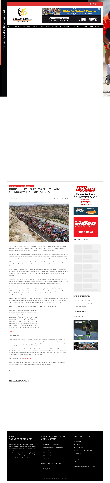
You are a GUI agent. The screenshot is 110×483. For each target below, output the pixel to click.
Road (32, 186)
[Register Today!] (86, 211)
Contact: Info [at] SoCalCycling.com (83, 450)
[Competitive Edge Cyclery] (86, 330)
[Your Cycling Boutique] (86, 345)
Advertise (77, 444)
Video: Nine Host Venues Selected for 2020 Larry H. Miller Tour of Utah (58, 406)
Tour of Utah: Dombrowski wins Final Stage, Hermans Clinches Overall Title (18, 427)
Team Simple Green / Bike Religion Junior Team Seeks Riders (32, 50)
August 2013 (13, 370)
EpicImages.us (27, 358)
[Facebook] (85, 4)
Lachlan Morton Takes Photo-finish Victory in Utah (38, 427)
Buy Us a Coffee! (79, 447)
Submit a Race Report (48, 455)
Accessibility (78, 441)
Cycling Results (79, 316)
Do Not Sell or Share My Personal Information (84, 470)
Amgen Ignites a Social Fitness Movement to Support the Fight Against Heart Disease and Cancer (46, 107)
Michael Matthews (19, 370)
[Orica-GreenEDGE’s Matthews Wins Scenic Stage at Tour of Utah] (39, 222)
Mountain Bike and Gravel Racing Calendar (85, 303)
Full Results (11, 331)
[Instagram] (90, 4)
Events (11, 186)
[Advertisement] (86, 361)
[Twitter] (93, 4)
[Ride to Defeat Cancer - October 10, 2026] (71, 11)
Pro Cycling (21, 186)
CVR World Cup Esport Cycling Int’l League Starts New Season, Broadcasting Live (41, 31)
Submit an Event (47, 458)
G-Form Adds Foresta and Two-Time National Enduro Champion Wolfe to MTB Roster (41, 146)
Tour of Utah (32, 370)
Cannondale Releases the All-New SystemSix (27, 69)
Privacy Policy (78, 459)
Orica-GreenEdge (26, 370)
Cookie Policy (78, 453)
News (15, 186)
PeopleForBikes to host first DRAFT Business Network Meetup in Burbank (37, 165)
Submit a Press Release (48, 453)
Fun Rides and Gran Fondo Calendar (83, 300)
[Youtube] (96, 4)
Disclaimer (77, 456)
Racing (28, 186)
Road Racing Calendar (80, 306)
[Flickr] (88, 4)
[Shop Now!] (86, 226)
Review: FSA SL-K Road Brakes (20, 126)
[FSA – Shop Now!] (71, 19)
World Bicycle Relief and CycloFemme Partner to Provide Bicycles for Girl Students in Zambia (46, 88)
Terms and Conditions (80, 461)
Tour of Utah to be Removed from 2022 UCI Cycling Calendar (18, 405)
